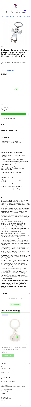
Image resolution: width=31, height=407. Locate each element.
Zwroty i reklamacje (6, 369)
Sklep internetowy (14, 405)
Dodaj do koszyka (14, 114)
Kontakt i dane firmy (6, 398)
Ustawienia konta (5, 377)
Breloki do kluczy (21, 16)
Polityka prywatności (6, 368)
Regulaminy (4, 367)
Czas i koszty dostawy (6, 389)
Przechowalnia (5, 379)
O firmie (3, 400)
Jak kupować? (4, 397)
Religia (28, 16)
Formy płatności (5, 385)
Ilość (2, 104)
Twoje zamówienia (5, 376)
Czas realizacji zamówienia (7, 391)
